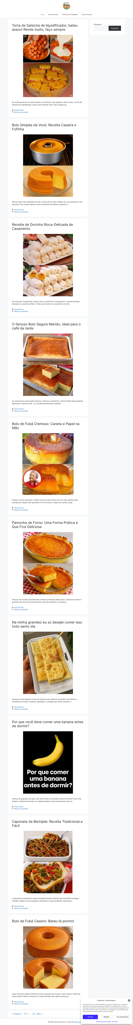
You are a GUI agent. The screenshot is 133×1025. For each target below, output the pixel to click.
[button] (129, 1000)
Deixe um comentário (21, 112)
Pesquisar (97, 24)
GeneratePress (80, 1022)
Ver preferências (122, 1017)
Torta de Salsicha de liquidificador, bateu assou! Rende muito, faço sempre (45, 27)
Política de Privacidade (70, 14)
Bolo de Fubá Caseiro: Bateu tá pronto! (43, 921)
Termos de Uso (87, 14)
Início (43, 14)
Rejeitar (106, 1017)
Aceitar (90, 1017)
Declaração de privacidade (103, 1021)
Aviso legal (115, 1021)
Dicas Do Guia (53, 14)
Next (39, 1014)
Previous (16, 1014)
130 (34, 1014)
